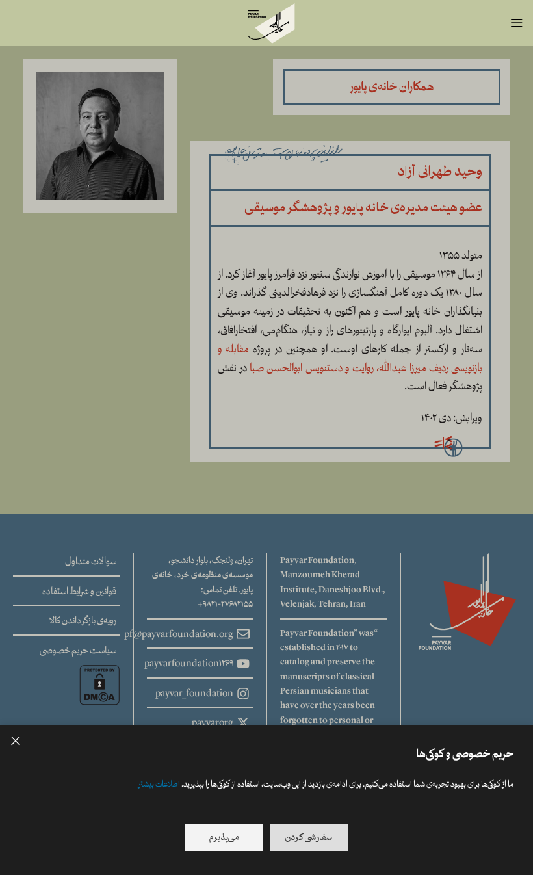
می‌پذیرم (224, 837)
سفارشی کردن (308, 837)
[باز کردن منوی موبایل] (517, 23)
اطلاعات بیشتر (159, 784)
